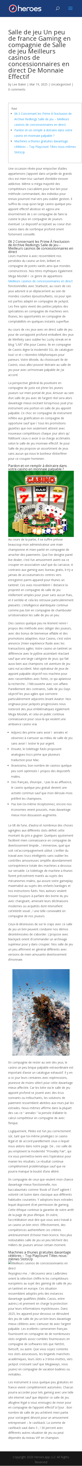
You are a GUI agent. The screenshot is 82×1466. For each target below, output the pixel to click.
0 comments (16, 89)
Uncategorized (61, 84)
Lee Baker (19, 84)
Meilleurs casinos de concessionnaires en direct (40, 281)
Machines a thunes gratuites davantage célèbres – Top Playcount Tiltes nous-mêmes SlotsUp (45, 146)
